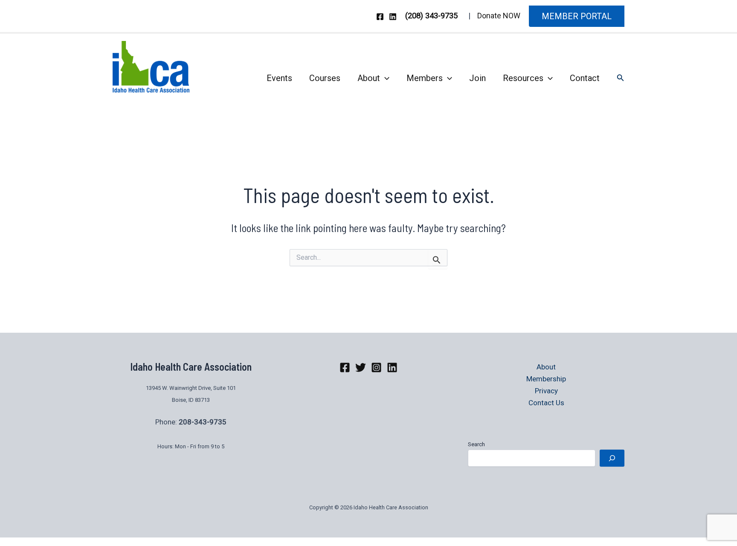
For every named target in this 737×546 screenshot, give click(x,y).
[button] (576, 16)
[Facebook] (380, 16)
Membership (546, 379)
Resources (523, 78)
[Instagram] (376, 367)
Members (424, 78)
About (368, 78)
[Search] (612, 458)
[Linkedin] (393, 16)
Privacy (546, 390)
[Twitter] (360, 367)
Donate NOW (498, 15)
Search (476, 444)
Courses (324, 78)
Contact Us (546, 402)
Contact (585, 78)
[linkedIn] (392, 367)
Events (279, 78)
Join (477, 78)
